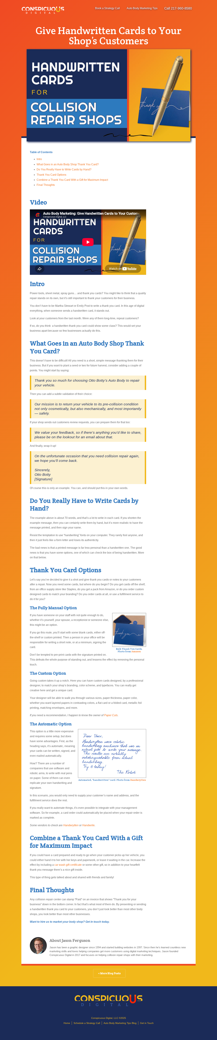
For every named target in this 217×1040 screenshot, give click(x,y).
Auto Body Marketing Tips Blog (120, 1023)
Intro (39, 159)
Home (67, 1023)
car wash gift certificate (68, 864)
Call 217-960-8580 (178, 8)
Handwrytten (138, 779)
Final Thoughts (46, 184)
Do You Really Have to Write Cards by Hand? (64, 169)
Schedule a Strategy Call (87, 1023)
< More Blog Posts (109, 973)
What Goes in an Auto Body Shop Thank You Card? (68, 164)
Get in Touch (147, 1023)
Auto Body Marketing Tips (142, 8)
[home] (43, 10)
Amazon (136, 651)
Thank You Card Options (51, 174)
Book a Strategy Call (107, 8)
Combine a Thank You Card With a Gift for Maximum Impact (72, 179)
